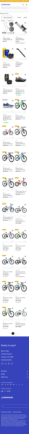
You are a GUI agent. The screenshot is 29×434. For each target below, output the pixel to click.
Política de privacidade (6, 411)
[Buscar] (2, 7)
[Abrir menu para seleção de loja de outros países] (14, 406)
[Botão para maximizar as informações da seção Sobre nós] (27, 377)
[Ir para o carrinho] (26, 4)
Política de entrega (17, 411)
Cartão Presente (6, 354)
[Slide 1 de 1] (8, 27)
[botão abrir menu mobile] (23, 4)
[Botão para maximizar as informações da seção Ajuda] (27, 374)
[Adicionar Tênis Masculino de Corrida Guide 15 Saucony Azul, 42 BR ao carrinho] (12, 111)
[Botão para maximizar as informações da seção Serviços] (27, 371)
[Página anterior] (9, 333)
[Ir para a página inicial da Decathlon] (5, 4)
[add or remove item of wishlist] (12, 23)
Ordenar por (10, 20)
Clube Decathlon (6, 360)
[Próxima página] (19, 333)
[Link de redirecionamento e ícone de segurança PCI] (4, 391)
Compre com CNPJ (7, 357)
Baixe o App (5, 351)
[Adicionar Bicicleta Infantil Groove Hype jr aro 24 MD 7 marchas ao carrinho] (25, 215)
